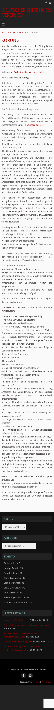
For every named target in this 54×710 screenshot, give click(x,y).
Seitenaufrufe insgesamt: (16, 602)
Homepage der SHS (34, 125)
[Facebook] (46, 3)
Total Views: (9, 592)
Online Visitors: (11, 563)
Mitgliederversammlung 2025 (18, 641)
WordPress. (46, 682)
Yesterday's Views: (12, 578)
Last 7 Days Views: (13, 587)
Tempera (36, 682)
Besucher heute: (12, 573)
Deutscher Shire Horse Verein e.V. (27, 12)
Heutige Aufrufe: (12, 568)
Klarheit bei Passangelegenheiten (29, 72)
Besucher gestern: (13, 582)
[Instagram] (50, 3)
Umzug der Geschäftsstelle (16, 620)
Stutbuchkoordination (17, 32)
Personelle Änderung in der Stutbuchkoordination (27, 625)
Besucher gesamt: (12, 597)
